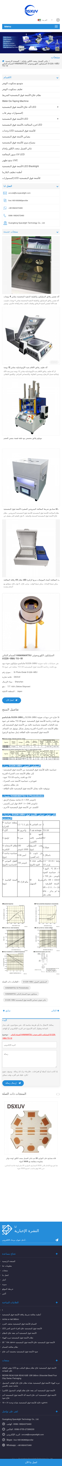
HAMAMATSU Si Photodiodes (17, 987)
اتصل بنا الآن (31, 1462)
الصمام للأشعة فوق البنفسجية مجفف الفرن (19, 1323)
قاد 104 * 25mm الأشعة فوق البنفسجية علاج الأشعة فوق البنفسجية (28, 1342)
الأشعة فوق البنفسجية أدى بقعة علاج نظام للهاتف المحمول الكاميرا (28, 1390)
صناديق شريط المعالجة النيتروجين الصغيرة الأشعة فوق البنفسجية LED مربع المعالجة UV (32, 509)
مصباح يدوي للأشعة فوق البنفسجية (18, 142)
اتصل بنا (5, 1275)
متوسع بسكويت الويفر (12, 83)
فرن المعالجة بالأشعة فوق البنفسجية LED (22, 124)
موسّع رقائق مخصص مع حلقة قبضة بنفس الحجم (23, 438)
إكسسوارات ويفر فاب (12, 112)
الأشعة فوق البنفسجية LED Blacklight (20, 166)
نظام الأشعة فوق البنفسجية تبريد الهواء (17, 1337)
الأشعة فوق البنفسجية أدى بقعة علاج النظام (19, 1333)
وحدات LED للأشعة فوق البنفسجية (18, 130)
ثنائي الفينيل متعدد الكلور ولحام (35, 61)
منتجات (5, 1270)
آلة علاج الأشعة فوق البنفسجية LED (19, 107)
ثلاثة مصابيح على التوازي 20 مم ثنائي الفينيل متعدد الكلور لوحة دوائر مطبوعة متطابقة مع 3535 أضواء (31, 1160)
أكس (4, 1293)
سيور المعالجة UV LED (13, 154)
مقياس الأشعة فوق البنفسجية (16, 136)
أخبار (4, 1279)
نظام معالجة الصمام (10, 1346)
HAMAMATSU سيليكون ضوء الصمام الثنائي (21, 994)
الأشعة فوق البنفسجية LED (15, 118)
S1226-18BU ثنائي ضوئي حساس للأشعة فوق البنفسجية (25, 1000)
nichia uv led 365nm (10, 1319)
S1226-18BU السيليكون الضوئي (35, 981)
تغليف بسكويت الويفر (12, 89)
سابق (8, 1010)
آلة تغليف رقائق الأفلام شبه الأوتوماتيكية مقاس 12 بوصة (25, 367)
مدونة (4, 1284)
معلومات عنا (7, 1265)
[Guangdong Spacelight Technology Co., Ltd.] (31, 10)
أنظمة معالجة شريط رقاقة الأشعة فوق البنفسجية (21, 1314)
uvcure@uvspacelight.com (19, 192)
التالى (54, 1010)
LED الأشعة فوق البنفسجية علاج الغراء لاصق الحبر (22, 1328)
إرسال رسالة (10, 1083)
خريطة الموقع (7, 1289)
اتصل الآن (10, 700)
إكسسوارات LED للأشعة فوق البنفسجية (21, 178)
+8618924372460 (24, 1445)
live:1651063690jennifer (18, 200)
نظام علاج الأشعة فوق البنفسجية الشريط (21, 95)
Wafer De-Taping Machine (15, 101)
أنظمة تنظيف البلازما (12, 172)
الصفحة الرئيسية (12, 61)
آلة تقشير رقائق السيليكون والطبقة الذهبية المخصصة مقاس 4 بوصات (31, 296)
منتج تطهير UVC (10, 160)
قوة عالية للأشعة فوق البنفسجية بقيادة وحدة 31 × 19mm (24, 1402)
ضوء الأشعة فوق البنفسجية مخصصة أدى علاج (20, 1351)
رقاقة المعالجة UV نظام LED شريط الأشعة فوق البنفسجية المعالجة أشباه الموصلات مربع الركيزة (32, 580)
